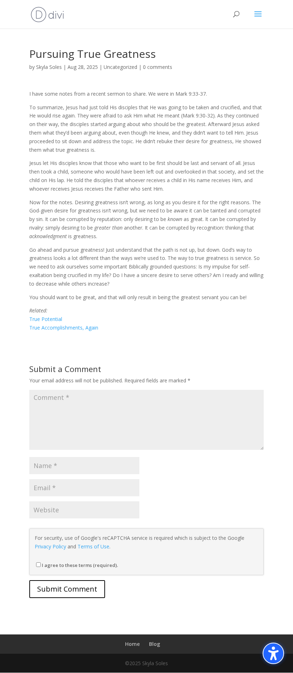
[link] (47, 13)
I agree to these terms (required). (80, 565)
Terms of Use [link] (93, 546)
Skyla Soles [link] (49, 67)
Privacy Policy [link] (50, 546)
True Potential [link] (45, 319)
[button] (258, 19)
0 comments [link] (157, 67)
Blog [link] (154, 644)
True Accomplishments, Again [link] (63, 327)
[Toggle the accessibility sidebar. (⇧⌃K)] (273, 653)
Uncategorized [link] (120, 67)
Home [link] (132, 644)
